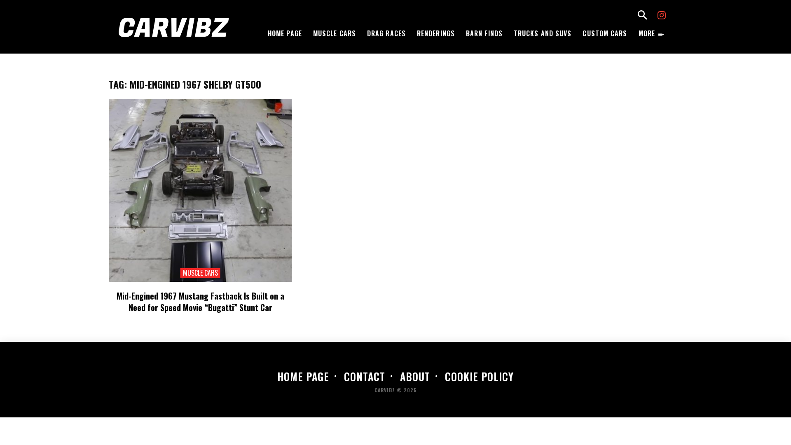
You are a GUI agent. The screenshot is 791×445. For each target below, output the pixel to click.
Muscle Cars (200, 273)
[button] (642, 16)
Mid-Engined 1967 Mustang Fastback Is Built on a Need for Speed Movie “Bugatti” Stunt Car (200, 302)
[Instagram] (662, 16)
